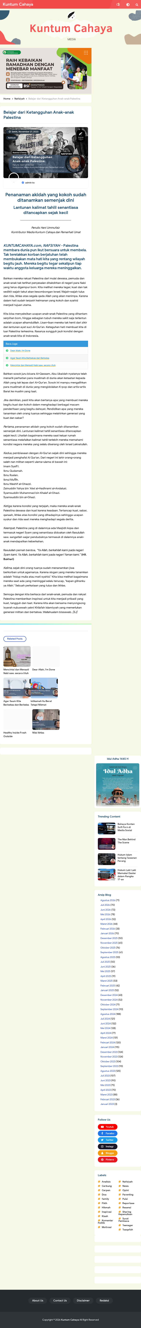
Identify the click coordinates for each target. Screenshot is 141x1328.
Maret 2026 (106, 923)
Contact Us (60, 1300)
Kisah (105, 1216)
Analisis (106, 1181)
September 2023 (109, 1066)
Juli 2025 (105, 961)
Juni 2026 (105, 909)
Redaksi (104, 1300)
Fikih (104, 1203)
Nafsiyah (12, 138)
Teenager (127, 1225)
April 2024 (105, 1033)
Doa (104, 1194)
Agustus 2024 (107, 1014)
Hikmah (106, 1207)
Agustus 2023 (107, 1071)
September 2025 (109, 952)
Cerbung (107, 1186)
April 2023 (105, 1090)
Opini (125, 1190)
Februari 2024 (107, 1042)
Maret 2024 (106, 1037)
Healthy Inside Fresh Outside (14, 734)
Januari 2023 (107, 1104)
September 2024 (109, 1009)
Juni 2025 (105, 966)
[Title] (70, 27)
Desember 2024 (109, 995)
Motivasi (107, 1227)
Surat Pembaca (123, 1219)
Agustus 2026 (107, 900)
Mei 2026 (105, 914)
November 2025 (109, 942)
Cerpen (106, 1190)
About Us (37, 1300)
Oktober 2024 (107, 1004)
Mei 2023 (105, 1085)
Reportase (128, 1203)
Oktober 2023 (107, 1061)
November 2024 (109, 999)
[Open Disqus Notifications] (118, 5)
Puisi (125, 1198)
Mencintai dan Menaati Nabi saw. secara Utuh (33, 365)
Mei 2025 (105, 971)
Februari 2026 (107, 928)
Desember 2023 (108, 1052)
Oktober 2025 (107, 947)
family (105, 1198)
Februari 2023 (107, 1099)
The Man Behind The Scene (126, 841)
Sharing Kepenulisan (125, 1213)
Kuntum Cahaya (70, 1319)
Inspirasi (107, 1211)
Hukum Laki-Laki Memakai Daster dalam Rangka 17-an (127, 875)
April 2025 (105, 976)
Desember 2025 (109, 938)
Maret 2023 (106, 1094)
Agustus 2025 (107, 957)
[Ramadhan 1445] (117, 784)
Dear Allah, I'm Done (20, 350)
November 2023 (108, 1056)
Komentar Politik (105, 1221)
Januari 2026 (107, 933)
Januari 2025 (107, 990)
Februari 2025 (107, 985)
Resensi (126, 1207)
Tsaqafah (127, 1229)
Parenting (127, 1194)
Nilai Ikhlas (38, 732)
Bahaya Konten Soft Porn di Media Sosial (126, 827)
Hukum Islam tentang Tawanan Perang (127, 857)
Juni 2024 (105, 1023)
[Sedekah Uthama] (45, 70)
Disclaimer (83, 1300)
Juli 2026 (105, 904)
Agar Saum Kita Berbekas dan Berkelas (29, 358)
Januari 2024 (107, 1047)
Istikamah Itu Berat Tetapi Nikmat (41, 703)
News (125, 1186)
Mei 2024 (105, 1028)
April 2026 (105, 919)
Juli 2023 (105, 1075)
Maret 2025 (106, 980)
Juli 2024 (105, 1018)
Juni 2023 (105, 1080)
